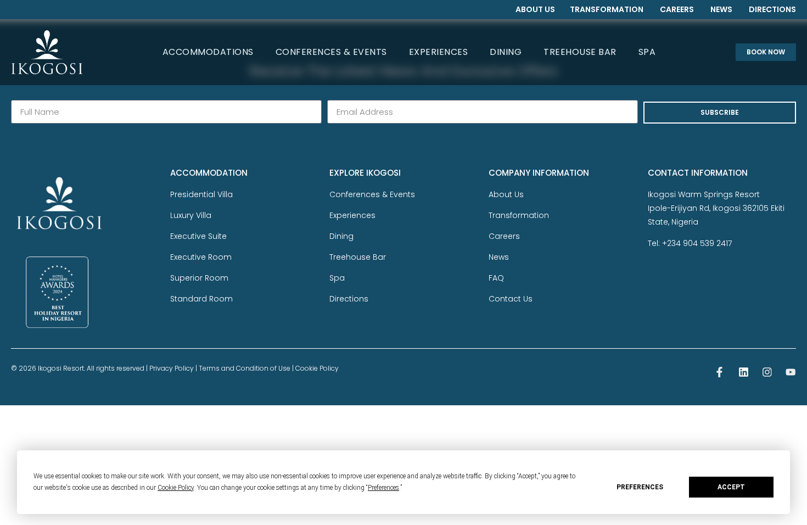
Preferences (640, 487)
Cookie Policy (317, 368)
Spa (647, 52)
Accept (731, 487)
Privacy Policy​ (171, 368)
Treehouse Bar (580, 52)
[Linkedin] (743, 372)
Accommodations (208, 52)
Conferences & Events (331, 52)
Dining (506, 52)
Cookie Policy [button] (176, 488)
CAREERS (677, 9)
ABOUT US (535, 9)
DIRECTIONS (772, 9)
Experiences (438, 52)
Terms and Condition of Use (244, 368)
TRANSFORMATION (606, 9)
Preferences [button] (383, 488)
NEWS (721, 9)
